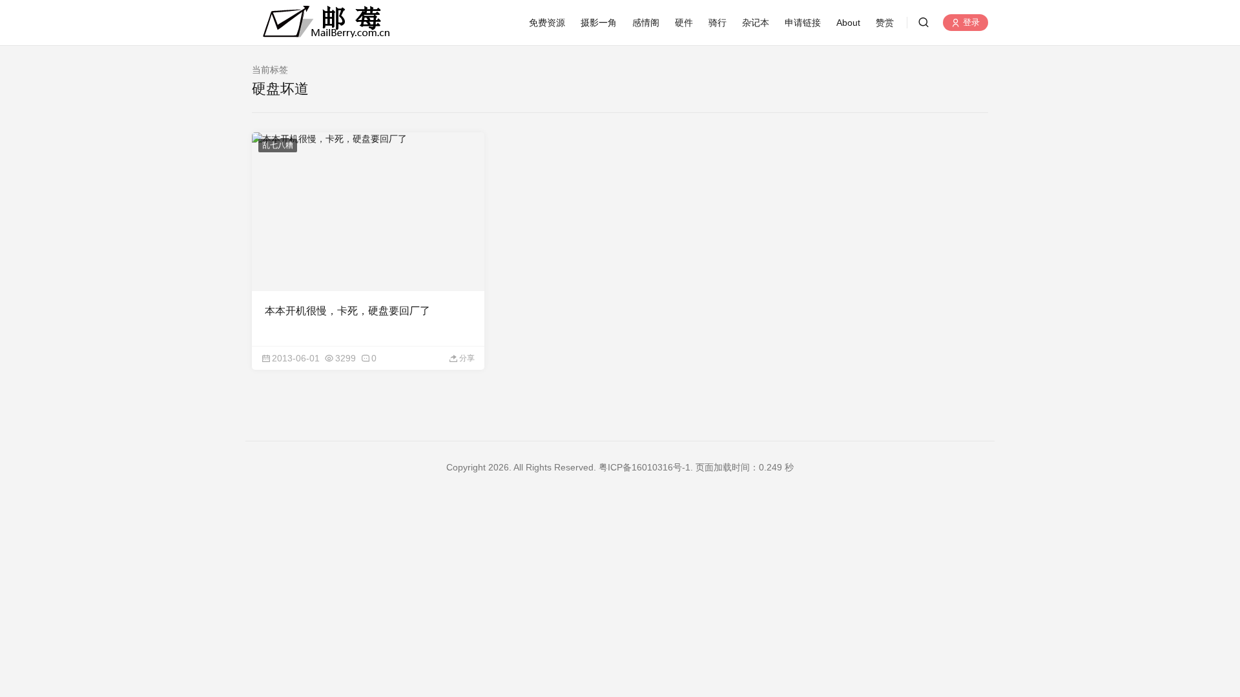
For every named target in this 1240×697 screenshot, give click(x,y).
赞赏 (885, 22)
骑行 (717, 22)
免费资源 (547, 22)
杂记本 (755, 22)
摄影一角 (599, 22)
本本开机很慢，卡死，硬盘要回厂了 (347, 310)
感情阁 (645, 22)
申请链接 (803, 22)
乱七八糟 (277, 145)
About (848, 22)
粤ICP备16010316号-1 (644, 467)
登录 (970, 23)
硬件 (684, 22)
